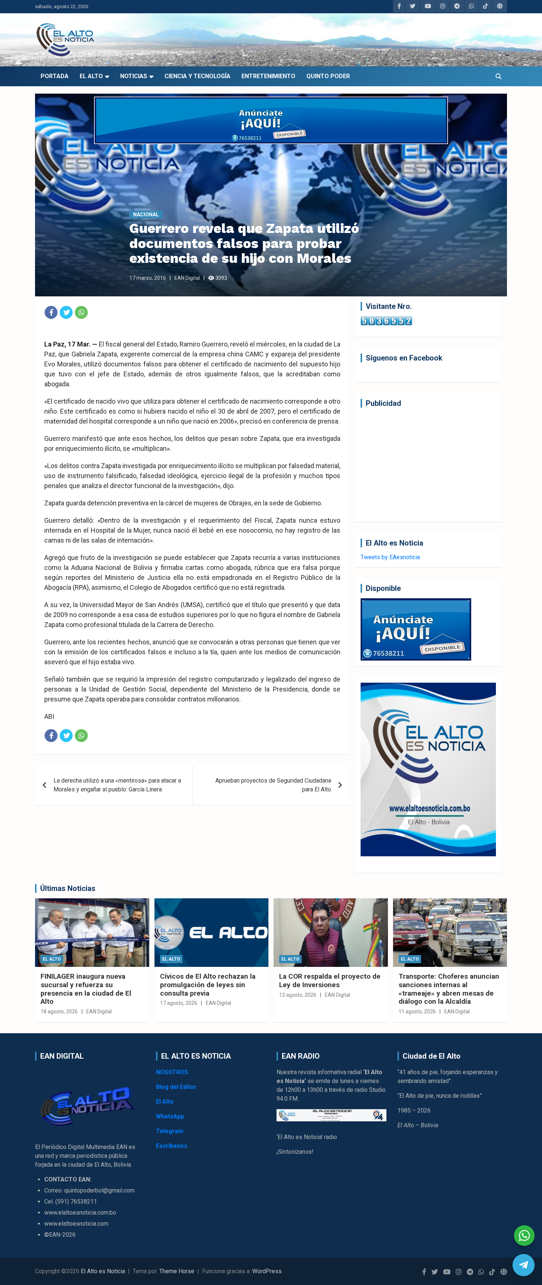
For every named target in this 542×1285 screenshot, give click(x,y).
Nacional (146, 214)
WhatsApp (170, 1116)
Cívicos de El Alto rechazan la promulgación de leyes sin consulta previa (208, 984)
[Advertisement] (428, 464)
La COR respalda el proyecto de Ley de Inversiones (330, 980)
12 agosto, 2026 (297, 995)
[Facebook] (51, 312)
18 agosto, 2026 (59, 1011)
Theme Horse (176, 1271)
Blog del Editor (176, 1086)
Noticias (133, 76)
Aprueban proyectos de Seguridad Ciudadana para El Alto (273, 785)
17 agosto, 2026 (178, 1003)
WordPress (267, 1271)
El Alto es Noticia (103, 1271)
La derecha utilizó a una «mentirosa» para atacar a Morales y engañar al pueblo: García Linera (117, 785)
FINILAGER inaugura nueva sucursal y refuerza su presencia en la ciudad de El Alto (86, 989)
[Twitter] (66, 312)
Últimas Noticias (67, 888)
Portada (55, 76)
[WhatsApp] (81, 312)
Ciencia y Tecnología (197, 76)
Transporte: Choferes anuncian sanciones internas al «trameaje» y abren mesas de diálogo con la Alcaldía (449, 989)
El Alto (91, 76)
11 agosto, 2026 (417, 1011)
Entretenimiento (268, 76)
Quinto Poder (328, 76)
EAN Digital (187, 278)
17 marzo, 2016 (147, 278)
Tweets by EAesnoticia (390, 557)
